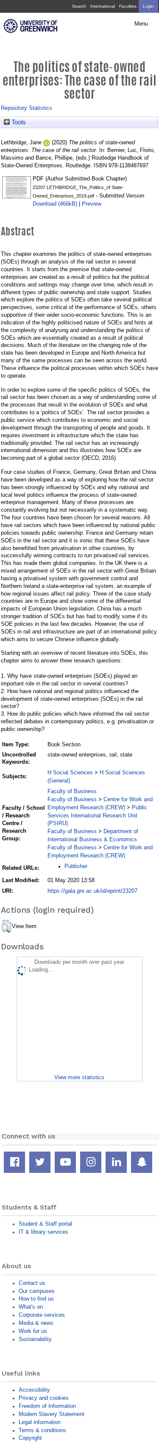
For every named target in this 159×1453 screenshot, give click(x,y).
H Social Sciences (70, 772)
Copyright (30, 1438)
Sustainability (35, 1339)
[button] (6, 926)
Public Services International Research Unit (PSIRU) (97, 815)
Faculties (128, 6)
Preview (91, 204)
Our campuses (37, 1291)
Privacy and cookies (44, 1398)
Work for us (33, 1331)
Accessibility (34, 1390)
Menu (141, 24)
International (102, 6)
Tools (18, 122)
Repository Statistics (26, 108)
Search (79, 6)
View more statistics (79, 1077)
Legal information (40, 1422)
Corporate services (42, 1315)
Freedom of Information (47, 1406)
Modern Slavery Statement (51, 1414)
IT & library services (43, 1232)
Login (148, 6)
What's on (31, 1307)
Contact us (32, 1283)
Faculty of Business (72, 791)
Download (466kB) (55, 204)
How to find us (36, 1298)
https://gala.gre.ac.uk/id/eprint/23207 (92, 891)
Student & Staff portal (45, 1224)
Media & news (36, 1323)
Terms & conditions (42, 1430)
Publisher (75, 866)
